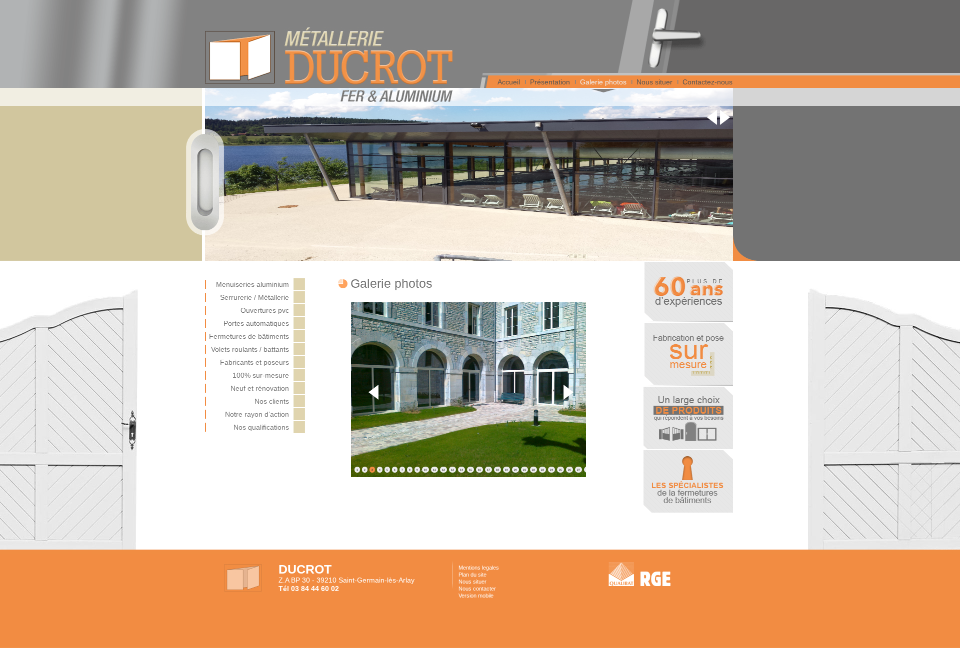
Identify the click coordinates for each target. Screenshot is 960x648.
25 (560, 469)
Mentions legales (478, 568)
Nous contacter (477, 589)
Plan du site (472, 575)
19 (506, 469)
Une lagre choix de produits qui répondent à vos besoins (688, 418)
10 (425, 469)
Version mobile (476, 596)
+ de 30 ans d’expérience (688, 292)
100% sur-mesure (260, 375)
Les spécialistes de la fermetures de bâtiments (688, 481)
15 (470, 469)
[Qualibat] (621, 574)
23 (542, 469)
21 (524, 469)
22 (533, 469)
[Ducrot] (368, 55)
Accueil (509, 82)
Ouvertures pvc (264, 310)
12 (443, 469)
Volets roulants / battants (250, 349)
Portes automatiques (256, 323)
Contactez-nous (707, 82)
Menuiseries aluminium (252, 284)
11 (434, 469)
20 (515, 469)
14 (461, 469)
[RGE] (655, 584)
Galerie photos (603, 82)
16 (479, 469)
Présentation (550, 82)
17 (488, 469)
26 (569, 469)
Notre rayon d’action (257, 414)
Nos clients (271, 401)
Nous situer (654, 82)
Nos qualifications (261, 427)
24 (551, 469)
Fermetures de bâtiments (249, 336)
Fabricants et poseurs (254, 362)
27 (578, 469)
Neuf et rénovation (259, 388)
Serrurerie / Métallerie (254, 297)
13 (452, 469)
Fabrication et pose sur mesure (688, 354)
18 (497, 469)
